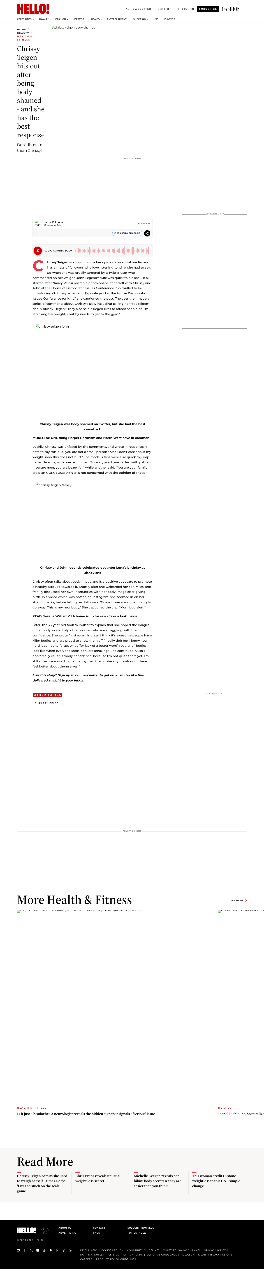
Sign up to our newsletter (78, 675)
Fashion (60, 19)
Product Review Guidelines (116, 1259)
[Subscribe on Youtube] (44, 1250)
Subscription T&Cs (140, 1227)
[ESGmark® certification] (43, 1230)
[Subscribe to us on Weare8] (63, 1250)
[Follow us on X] (31, 1250)
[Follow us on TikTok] (37, 1250)
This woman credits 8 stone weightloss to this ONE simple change (216, 1180)
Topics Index (137, 1232)
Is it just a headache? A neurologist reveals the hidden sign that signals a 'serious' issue (86, 1113)
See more (237, 900)
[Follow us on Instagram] (18, 1250)
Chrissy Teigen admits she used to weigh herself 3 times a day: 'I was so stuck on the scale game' (42, 1183)
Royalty (43, 19)
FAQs (96, 1232)
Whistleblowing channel (181, 1250)
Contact (99, 1227)
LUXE (155, 19)
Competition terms (129, 1254)
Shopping (139, 19)
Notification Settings (96, 1254)
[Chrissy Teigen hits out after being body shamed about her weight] (231, 9)
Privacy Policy (215, 1250)
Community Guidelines (143, 1250)
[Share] (147, 233)
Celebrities (24, 19)
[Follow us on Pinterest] (57, 1250)
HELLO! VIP (169, 19)
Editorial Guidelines (162, 1254)
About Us (65, 1227)
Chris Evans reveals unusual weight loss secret (97, 1178)
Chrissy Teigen (57, 262)
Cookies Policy (112, 1250)
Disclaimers (89, 1250)
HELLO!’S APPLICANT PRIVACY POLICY (205, 1254)
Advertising (67, 1232)
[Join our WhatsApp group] (70, 1250)
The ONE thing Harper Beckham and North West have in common (96, 438)
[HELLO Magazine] (33, 9)
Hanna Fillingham (54, 222)
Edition (165, 9)
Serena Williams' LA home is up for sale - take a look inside (90, 616)
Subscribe (208, 9)
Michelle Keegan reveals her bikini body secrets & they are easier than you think (157, 1180)
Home (21, 29)
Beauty (95, 19)
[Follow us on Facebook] (25, 1250)
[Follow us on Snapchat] (50, 1250)
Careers (86, 1259)
